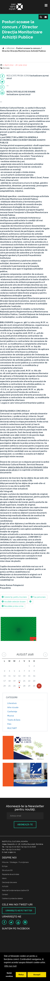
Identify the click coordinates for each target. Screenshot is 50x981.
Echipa (4, 866)
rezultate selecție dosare (14, 602)
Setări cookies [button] (9, 974)
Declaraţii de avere (9, 882)
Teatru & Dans (13, 720)
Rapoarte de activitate (10, 874)
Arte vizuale (12, 707)
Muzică (10, 716)
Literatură (12, 703)
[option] (18, 629)
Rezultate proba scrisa (13, 606)
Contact (5, 894)
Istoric (4, 878)
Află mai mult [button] (10, 966)
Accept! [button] (36, 974)
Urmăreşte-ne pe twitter (18, 911)
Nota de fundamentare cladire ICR (15, 890)
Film (9, 724)
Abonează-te (25, 824)
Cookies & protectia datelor (12, 898)
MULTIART (12, 728)
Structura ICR (7, 870)
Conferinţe (12, 712)
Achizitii (5, 886)
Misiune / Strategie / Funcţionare (15, 862)
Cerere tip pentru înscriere (15, 597)
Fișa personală (39, 597)
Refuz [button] (21, 974)
